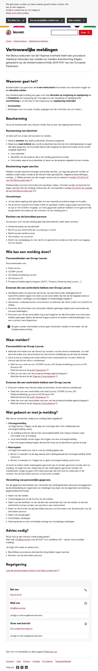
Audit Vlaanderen (39, 370)
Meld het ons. (50, 651)
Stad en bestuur (20, 41)
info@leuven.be (22, 539)
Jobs (18, 661)
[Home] (15, 33)
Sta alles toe (14, 20)
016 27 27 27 (16, 594)
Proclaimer (47, 661)
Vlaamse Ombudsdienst (45, 376)
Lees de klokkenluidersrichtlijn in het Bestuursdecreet (32, 570)
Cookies (36, 661)
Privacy (26, 661)
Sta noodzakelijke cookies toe (44, 20)
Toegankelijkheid (63, 661)
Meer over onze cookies (17, 13)
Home (8, 41)
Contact (10, 661)
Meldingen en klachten (38, 41)
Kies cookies (75, 20)
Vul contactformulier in (21, 628)
